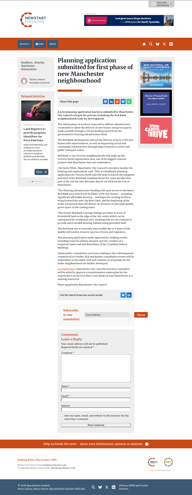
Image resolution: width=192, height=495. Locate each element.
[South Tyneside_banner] (128, 20)
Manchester (28, 65)
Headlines (27, 62)
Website (65, 405)
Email (65, 396)
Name (65, 386)
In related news (66, 269)
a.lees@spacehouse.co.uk (63, 468)
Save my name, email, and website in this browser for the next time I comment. (96, 417)
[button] (25, 44)
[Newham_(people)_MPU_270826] (156, 102)
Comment (67, 352)
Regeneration (28, 69)
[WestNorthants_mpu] (156, 130)
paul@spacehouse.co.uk (55, 465)
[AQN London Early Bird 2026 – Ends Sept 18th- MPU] (156, 74)
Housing (39, 62)
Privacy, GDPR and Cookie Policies (133, 487)
